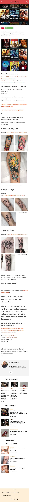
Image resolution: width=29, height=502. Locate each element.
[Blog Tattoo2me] (14, 2)
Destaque (4, 12)
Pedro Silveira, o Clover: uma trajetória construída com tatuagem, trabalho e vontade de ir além (18, 413)
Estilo (2, 388)
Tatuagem (10, 12)
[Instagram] (11, 372)
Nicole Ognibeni (6, 22)
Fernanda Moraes (13, 461)
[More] (14, 28)
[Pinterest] (17, 499)
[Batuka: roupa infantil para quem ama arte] (24, 384)
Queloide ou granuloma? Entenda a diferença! (18, 449)
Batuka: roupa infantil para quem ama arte (23, 392)
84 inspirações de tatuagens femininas (17, 468)
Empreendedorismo (23, 388)
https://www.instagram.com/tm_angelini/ (17, 132)
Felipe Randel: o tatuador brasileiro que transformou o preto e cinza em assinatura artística (14, 395)
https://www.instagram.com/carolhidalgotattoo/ (13, 195)
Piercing (12, 447)
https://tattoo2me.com (13, 364)
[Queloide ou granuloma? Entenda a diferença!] (5, 450)
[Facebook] (11, 499)
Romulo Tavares (13, 471)
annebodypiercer (13, 452)
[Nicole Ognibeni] (2, 22)
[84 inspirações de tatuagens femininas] (5, 469)
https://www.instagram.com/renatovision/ (17, 234)
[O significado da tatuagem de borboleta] (5, 460)
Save (3, 28)
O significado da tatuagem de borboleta (17, 459)
